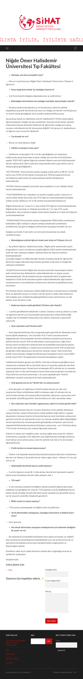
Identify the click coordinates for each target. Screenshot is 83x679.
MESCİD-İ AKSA (12, 659)
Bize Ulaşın (51, 621)
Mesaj (48, 591)
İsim (51, 569)
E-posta (52, 580)
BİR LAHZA (10, 654)
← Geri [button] (9, 570)
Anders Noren (66, 672)
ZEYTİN (9, 663)
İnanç (8, 649)
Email (58, 641)
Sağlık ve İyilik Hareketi (21, 672)
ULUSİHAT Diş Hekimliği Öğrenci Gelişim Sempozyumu (15, 642)
